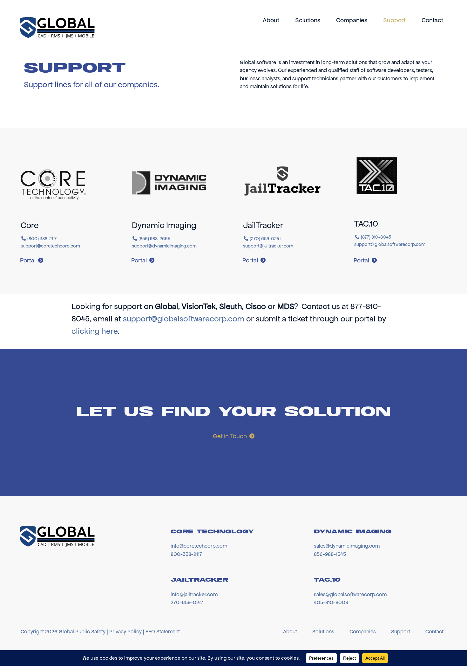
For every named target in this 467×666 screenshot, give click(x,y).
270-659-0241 (187, 602)
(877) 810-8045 (376, 237)
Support (394, 19)
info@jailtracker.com (194, 594)
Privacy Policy (125, 631)
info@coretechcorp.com (199, 546)
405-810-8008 (331, 602)
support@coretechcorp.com (50, 245)
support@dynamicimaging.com (164, 245)
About (271, 19)
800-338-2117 (186, 554)
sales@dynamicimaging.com (347, 546)
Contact (432, 19)
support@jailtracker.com (268, 245)
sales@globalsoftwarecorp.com (350, 594)
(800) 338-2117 (42, 238)
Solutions (307, 19)
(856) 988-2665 (154, 238)
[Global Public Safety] (57, 28)
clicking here (94, 330)
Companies (351, 19)
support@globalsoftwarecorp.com (389, 244)
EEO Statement (163, 631)
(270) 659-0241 (265, 238)
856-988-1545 (330, 554)
